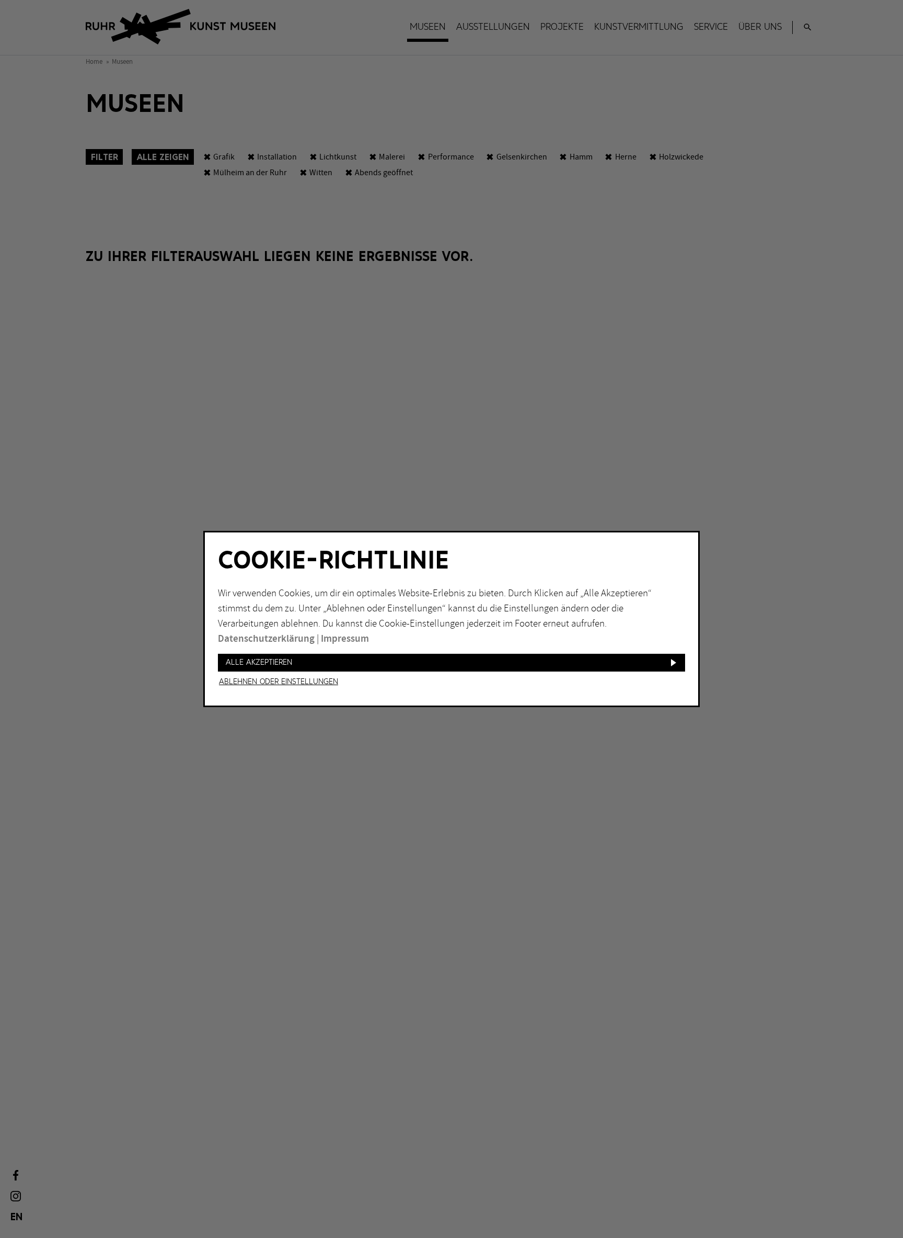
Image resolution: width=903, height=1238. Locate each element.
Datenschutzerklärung (266, 638)
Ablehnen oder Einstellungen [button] (278, 682)
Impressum (345, 638)
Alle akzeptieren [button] (259, 662)
